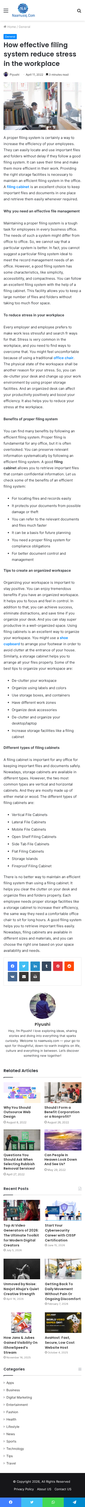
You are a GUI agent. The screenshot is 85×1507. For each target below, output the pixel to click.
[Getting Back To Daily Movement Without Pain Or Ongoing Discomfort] (63, 1269)
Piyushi (14, 74)
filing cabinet (18, 187)
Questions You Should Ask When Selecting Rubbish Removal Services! (19, 1162)
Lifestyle (12, 1427)
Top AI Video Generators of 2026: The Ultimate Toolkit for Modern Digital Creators (21, 1235)
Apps (10, 1383)
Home (11, 27)
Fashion (12, 1412)
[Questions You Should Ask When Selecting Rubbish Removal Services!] (22, 1140)
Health (11, 1419)
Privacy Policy (24, 1489)
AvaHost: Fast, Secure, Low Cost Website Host (60, 1342)
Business (13, 1390)
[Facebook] (12, 966)
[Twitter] (24, 966)
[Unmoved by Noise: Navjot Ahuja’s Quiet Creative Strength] (22, 1269)
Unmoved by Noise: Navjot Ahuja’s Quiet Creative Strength (21, 1289)
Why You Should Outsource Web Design (17, 1112)
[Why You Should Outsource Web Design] (22, 1092)
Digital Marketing (19, 1397)
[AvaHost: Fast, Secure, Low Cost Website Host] (63, 1322)
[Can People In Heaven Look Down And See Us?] (62, 1140)
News (10, 1434)
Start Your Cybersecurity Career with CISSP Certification (60, 1233)
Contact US (63, 1489)
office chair (63, 358)
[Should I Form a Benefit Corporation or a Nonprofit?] (62, 1092)
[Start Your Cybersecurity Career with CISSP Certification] (63, 1210)
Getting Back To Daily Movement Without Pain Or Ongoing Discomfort (63, 1291)
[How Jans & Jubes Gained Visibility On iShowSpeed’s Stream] (22, 1322)
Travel (11, 1463)
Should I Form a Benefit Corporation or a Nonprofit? (62, 1112)
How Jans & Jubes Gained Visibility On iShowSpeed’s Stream (21, 1345)
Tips (9, 1456)
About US (44, 1489)
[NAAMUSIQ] (23, 10)
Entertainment (17, 1405)
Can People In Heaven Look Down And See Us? (60, 1159)
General (24, 27)
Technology (15, 1449)
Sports (11, 1441)
